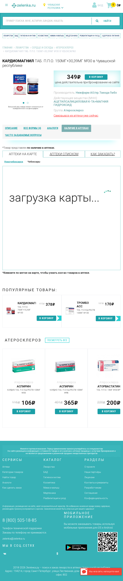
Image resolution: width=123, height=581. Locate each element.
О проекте (89, 467)
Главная (7, 47)
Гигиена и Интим (28, 36)
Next (46, 86)
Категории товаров (12, 472)
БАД (16, 36)
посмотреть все (57, 340)
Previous (4, 86)
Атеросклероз (64, 47)
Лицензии (89, 477)
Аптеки (6, 467)
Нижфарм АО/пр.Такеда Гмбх (96, 92)
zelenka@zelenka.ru (13, 538)
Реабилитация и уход (89, 36)
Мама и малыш (57, 36)
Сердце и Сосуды (42, 47)
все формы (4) (32, 128)
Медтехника (71, 36)
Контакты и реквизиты (96, 482)
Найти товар (9, 477)
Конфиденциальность (96, 498)
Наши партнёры (92, 472)
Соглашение (90, 493)
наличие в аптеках (76, 128)
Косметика (43, 36)
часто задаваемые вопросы (23, 135)
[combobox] (46, 21)
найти (107, 20)
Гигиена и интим (52, 477)
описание (11, 128)
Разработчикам (92, 487)
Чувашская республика (54, 6)
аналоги (52, 128)
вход (100, 5)
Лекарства (8, 36)
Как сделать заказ (12, 487)
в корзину (96, 76)
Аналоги (6, 482)
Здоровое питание (110, 36)
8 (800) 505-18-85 (19, 520)
